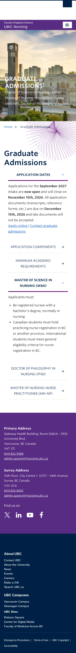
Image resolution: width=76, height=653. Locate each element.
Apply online (18, 226)
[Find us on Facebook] (41, 515)
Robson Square (14, 617)
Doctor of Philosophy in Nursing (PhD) (33, 371)
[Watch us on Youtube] (30, 515)
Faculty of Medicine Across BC (23, 626)
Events (8, 573)
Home (8, 126)
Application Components (33, 247)
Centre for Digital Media (19, 621)
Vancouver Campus (16, 601)
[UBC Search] (67, 5)
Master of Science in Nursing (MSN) (33, 283)
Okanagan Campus (16, 606)
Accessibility (11, 645)
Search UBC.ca (14, 587)
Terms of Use (41, 640)
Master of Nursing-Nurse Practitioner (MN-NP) (33, 390)
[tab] (38, 175)
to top (63, 642)
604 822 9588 (14, 453)
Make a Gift (11, 582)
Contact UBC (12, 560)
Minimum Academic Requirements (33, 263)
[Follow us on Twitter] (7, 515)
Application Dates (33, 175)
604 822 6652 (13, 490)
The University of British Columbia (28, 8)
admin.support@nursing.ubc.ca (26, 458)
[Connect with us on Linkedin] (18, 515)
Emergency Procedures (17, 640)
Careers (9, 578)
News (7, 569)
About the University (17, 564)
